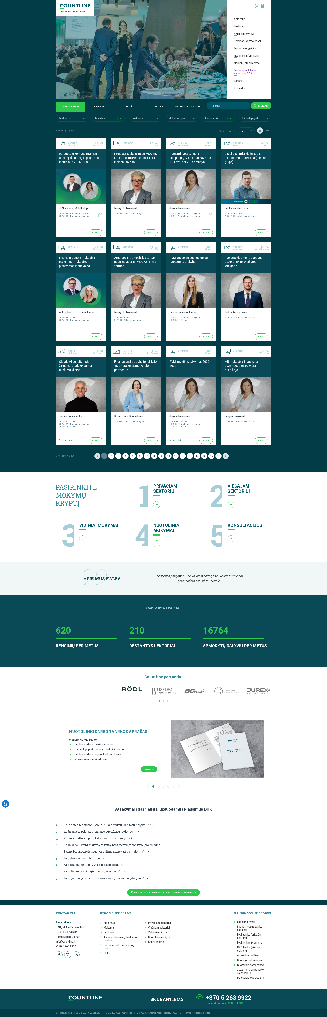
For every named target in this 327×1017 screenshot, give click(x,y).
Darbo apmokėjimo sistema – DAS (245, 72)
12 (182, 456)
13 (190, 456)
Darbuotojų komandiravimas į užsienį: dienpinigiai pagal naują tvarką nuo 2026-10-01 (80, 158)
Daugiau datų (65, 440)
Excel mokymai (246, 921)
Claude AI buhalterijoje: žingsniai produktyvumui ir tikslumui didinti (76, 366)
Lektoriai (239, 26)
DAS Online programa (249, 942)
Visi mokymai (70, 106)
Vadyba (158, 106)
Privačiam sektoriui (159, 922)
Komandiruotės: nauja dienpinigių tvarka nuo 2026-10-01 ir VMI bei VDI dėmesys (190, 158)
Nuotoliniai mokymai (160, 937)
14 (197, 456)
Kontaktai (239, 88)
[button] (159, 701)
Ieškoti (263, 105)
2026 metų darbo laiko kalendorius (250, 971)
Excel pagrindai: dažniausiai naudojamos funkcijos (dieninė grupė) (246, 158)
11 (175, 456)
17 (218, 456)
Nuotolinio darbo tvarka (250, 965)
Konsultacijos (156, 942)
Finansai (99, 106)
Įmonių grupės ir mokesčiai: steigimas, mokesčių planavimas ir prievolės (77, 262)
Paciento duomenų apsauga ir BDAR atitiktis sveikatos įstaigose (245, 262)
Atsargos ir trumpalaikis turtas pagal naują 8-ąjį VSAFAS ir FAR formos (135, 262)
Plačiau (95, 232)
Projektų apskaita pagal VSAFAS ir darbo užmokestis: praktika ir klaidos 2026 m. (135, 158)
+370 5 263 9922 (66, 946)
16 (211, 456)
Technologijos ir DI (187, 106)
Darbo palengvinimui (246, 48)
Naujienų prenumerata (247, 63)
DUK (106, 953)
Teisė (129, 106)
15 (204, 456)
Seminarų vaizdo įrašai (247, 41)
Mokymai (109, 927)
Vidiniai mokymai (244, 33)
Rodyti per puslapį (227, 131)
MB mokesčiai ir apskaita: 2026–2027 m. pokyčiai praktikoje (242, 366)
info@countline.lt (65, 941)
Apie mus (239, 19)
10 (168, 456)
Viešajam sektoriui (159, 927)
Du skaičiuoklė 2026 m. (250, 977)
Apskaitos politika (248, 955)
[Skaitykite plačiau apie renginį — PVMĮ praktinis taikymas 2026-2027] (191, 378)
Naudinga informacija (246, 55)
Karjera (238, 80)
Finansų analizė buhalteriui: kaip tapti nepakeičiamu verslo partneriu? (135, 366)
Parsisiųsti (149, 769)
